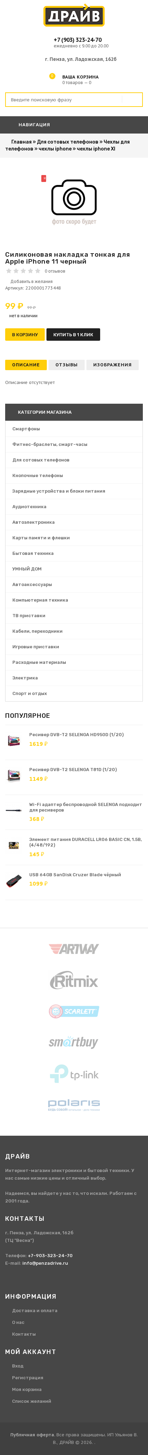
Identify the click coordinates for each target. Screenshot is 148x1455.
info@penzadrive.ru (45, 1263)
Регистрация (27, 1377)
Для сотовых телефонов (41, 460)
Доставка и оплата (34, 1310)
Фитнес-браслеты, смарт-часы (49, 444)
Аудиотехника (29, 506)
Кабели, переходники (37, 631)
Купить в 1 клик (73, 334)
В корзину (25, 334)
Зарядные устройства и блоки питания (58, 491)
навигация (33, 124)
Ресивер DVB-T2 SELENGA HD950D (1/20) (76, 734)
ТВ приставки (28, 615)
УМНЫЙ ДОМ (27, 568)
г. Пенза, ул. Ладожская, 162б (81, 59)
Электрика (25, 677)
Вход (17, 1366)
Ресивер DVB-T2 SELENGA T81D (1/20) (73, 769)
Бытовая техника (33, 553)
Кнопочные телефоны (37, 475)
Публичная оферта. (32, 1435)
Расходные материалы (39, 662)
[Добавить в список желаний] (74, 281)
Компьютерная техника (40, 600)
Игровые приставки (35, 646)
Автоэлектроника (33, 522)
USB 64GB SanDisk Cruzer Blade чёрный (75, 874)
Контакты (24, 1334)
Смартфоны (26, 428)
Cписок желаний (31, 1401)
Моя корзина (27, 1389)
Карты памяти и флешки (41, 537)
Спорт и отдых (29, 693)
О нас (18, 1322)
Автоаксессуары (32, 584)
